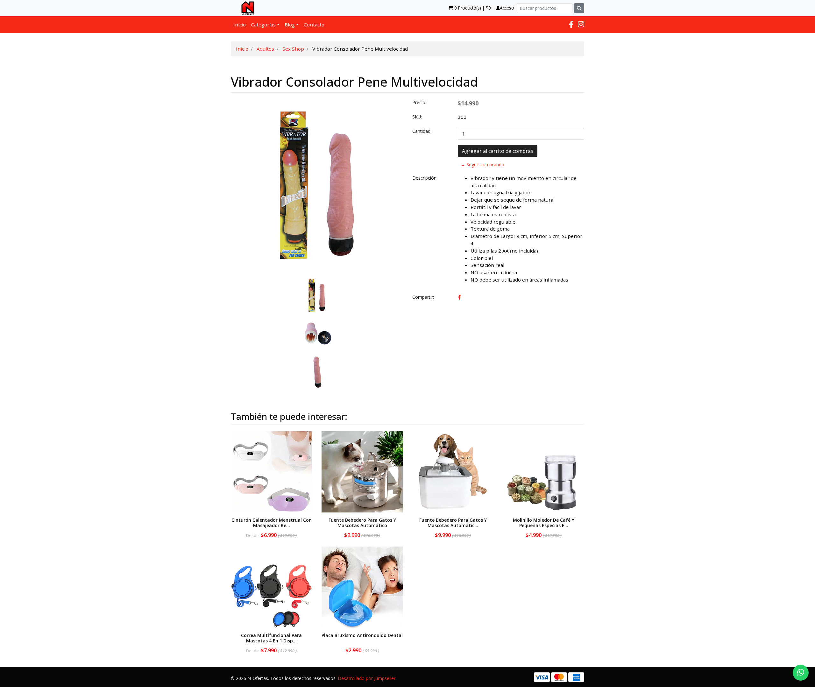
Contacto (314, 24)
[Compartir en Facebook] (459, 297)
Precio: (419, 102)
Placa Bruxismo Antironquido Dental (362, 635)
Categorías (263, 24)
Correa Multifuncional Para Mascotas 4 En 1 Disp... (271, 638)
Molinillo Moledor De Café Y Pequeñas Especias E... (543, 522)
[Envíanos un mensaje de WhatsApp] (801, 673)
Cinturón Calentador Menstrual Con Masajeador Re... (271, 522)
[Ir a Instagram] (581, 24)
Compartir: (423, 297)
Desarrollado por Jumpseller (366, 678)
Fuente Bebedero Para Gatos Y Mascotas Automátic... (453, 522)
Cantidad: (421, 131)
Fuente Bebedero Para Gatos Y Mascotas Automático (362, 522)
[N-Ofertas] (245, 8)
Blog (290, 24)
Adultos (265, 49)
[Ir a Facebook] (571, 24)
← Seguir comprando (482, 164)
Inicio (239, 24)
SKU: (417, 117)
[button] (239, 245)
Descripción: (424, 178)
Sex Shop (293, 49)
